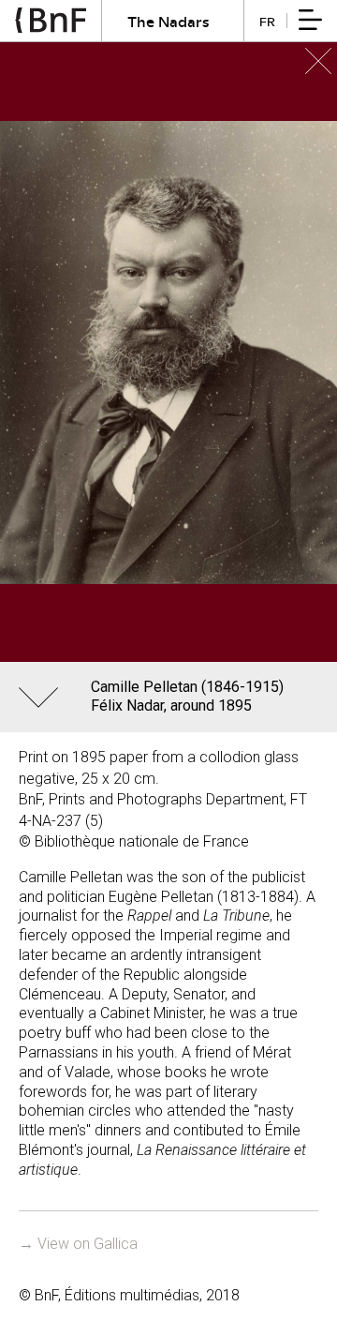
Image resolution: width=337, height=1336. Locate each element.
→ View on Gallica (78, 1244)
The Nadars (168, 21)
